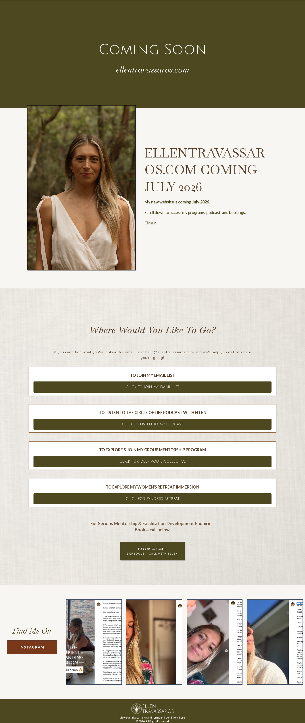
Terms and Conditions (165, 717)
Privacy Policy (139, 717)
